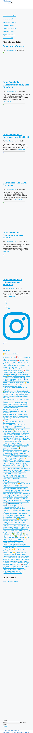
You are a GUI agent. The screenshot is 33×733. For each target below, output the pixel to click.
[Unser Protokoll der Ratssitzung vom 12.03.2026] (14, 130)
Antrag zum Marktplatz (14, 46)
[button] (5, 2)
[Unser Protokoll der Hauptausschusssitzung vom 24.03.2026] (14, 78)
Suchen (5, 721)
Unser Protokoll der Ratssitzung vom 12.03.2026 (16, 135)
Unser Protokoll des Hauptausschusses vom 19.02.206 (13, 235)
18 (7, 306)
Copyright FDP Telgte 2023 (11, 730)
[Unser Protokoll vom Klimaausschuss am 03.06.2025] (16, 275)
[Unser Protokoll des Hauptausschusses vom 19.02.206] (14, 228)
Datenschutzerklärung (23, 732)
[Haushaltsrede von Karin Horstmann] (14, 179)
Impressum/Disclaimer (9, 732)
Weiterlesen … (7, 101)
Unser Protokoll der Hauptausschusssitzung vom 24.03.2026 (16, 84)
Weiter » (8, 308)
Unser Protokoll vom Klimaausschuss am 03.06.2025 (12, 282)
